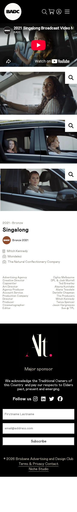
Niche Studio (39, 469)
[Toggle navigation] (67, 12)
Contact (51, 464)
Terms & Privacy (31, 464)
